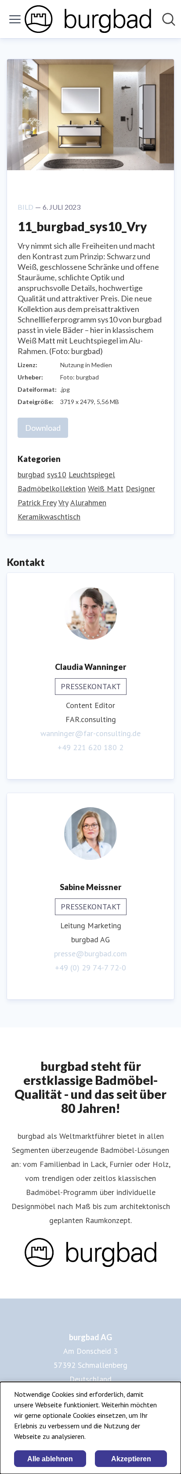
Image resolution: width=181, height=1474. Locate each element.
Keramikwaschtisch (49, 517)
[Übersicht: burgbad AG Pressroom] (88, 19)
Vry (63, 502)
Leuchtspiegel (92, 474)
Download (43, 428)
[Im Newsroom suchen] (169, 19)
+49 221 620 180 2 (90, 747)
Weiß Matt (105, 488)
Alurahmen (88, 502)
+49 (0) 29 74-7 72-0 (90, 967)
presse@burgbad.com (90, 953)
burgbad (31, 474)
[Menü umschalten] (15, 19)
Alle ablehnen (50, 1459)
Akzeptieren (131, 1459)
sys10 (56, 474)
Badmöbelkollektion (52, 488)
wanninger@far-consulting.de (90, 733)
